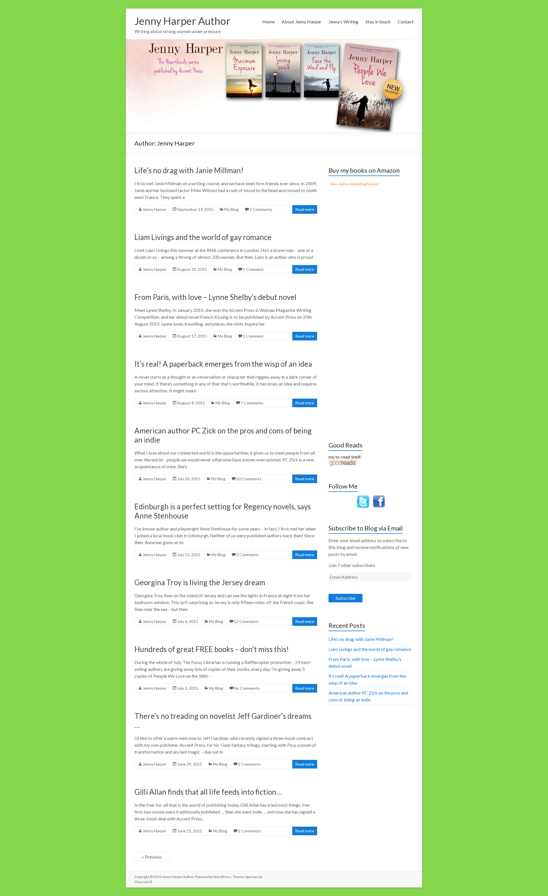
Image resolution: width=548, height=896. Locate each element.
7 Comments (252, 402)
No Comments (247, 688)
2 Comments (260, 209)
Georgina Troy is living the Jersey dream (199, 582)
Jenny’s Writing (343, 21)
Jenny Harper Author (182, 21)
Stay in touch (378, 21)
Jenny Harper (154, 209)
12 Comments (246, 621)
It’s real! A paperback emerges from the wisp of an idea (223, 363)
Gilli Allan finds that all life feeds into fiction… (208, 791)
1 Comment (253, 269)
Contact (406, 21)
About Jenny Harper (301, 21)
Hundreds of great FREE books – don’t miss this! (211, 649)
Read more (304, 209)
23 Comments (248, 478)
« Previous (152, 856)
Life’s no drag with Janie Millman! (188, 170)
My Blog (231, 209)
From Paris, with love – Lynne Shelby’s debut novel (215, 297)
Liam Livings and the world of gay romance (202, 237)
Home (268, 21)
